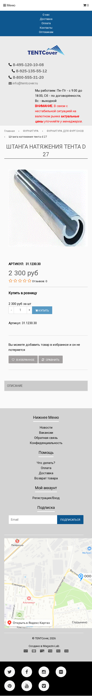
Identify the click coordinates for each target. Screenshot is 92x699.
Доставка (46, 19)
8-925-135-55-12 (31, 71)
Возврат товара (46, 478)
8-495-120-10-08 (28, 65)
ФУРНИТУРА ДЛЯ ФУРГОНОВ (65, 131)
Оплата (46, 23)
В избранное (25, 359)
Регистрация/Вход (46, 498)
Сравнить (52, 359)
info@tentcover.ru (25, 83)
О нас (46, 14)
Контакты (46, 27)
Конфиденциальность (46, 443)
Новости (46, 427)
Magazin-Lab (51, 646)
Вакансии (46, 433)
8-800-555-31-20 (28, 77)
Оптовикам (46, 32)
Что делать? (46, 463)
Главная (9, 131)
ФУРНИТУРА (31, 131)
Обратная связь (46, 438)
